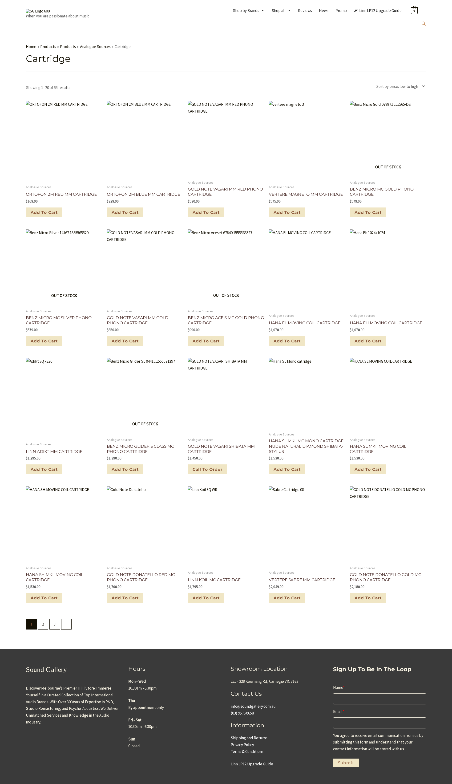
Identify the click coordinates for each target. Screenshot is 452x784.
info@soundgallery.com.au (253, 706)
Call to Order (207, 469)
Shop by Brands (246, 10)
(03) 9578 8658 (242, 713)
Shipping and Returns (249, 737)
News (323, 10)
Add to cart (368, 212)
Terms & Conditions (247, 751)
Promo (341, 10)
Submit (346, 762)
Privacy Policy (242, 744)
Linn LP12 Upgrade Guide (380, 10)
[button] (423, 24)
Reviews (305, 10)
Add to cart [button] (44, 212)
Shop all (279, 10)
